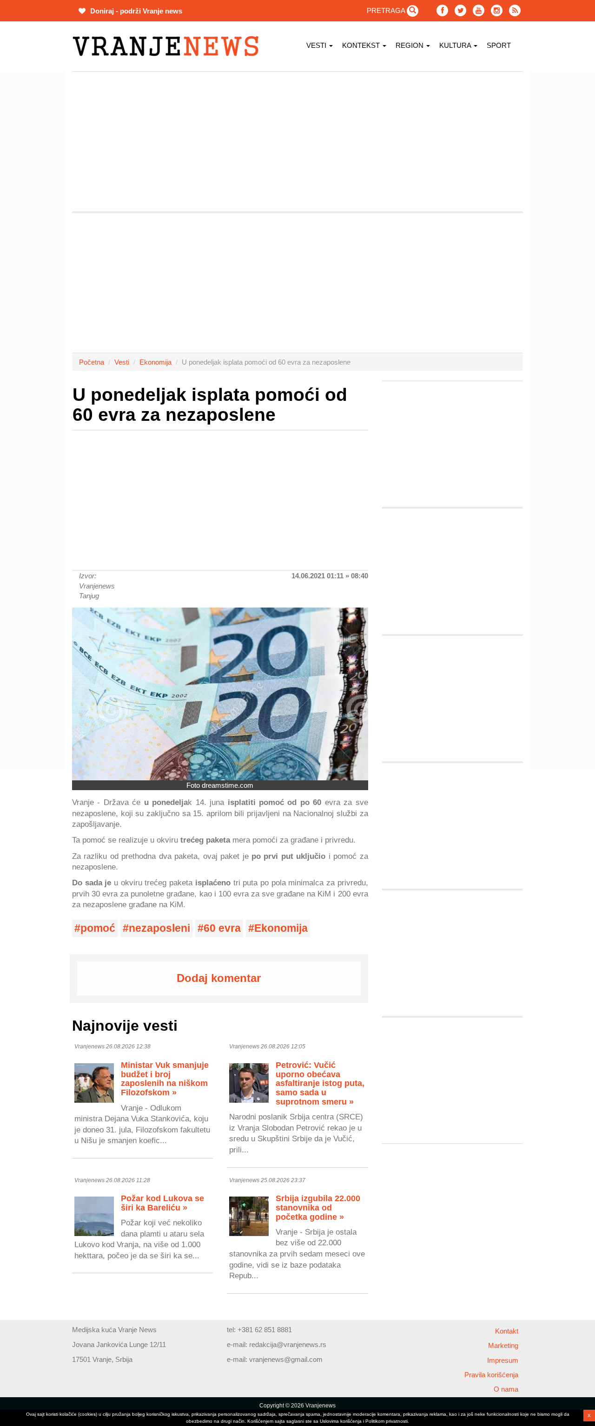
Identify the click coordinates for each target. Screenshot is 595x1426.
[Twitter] (460, 10)
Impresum (502, 1360)
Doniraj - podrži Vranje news (135, 11)
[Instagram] (496, 10)
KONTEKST (362, 45)
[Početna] (169, 46)
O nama (506, 1389)
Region (410, 45)
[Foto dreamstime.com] (220, 694)
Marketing (503, 1345)
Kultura (456, 45)
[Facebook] (442, 10)
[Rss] (515, 10)
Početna (91, 362)
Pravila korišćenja (491, 1375)
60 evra (222, 928)
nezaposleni (159, 928)
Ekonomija (155, 362)
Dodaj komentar (219, 978)
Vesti (317, 45)
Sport (499, 45)
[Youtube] (478, 10)
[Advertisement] (297, 142)
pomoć (97, 928)
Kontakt (506, 1331)
